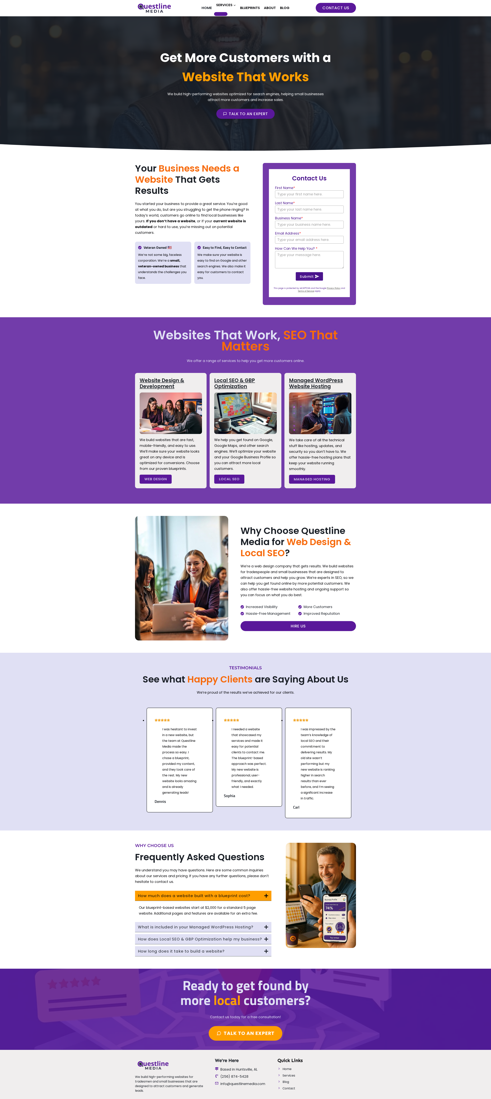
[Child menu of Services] (220, 14)
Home (207, 7)
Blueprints (250, 7)
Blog (284, 7)
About (270, 7)
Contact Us (335, 8)
